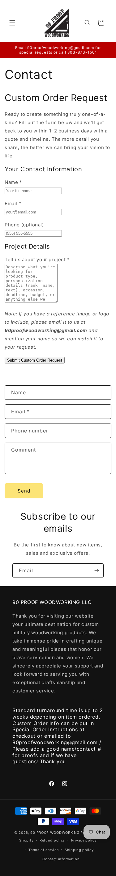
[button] (12, 23)
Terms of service (43, 850)
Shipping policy (79, 850)
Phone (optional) (24, 225)
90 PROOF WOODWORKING (54, 832)
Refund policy (52, 840)
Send (24, 491)
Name (13, 182)
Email (13, 203)
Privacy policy (84, 840)
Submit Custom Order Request (34, 360)
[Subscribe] (96, 570)
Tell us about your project (37, 259)
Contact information (60, 859)
